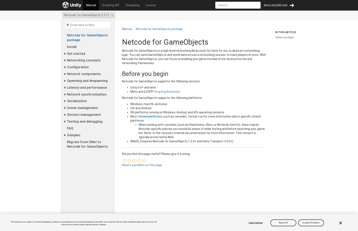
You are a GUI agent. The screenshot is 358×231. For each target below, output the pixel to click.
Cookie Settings (256, 223)
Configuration (78, 67)
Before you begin (285, 37)
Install (71, 47)
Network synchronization (86, 94)
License (151, 5)
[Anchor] (117, 73)
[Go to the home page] (72, 5)
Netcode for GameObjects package (87, 37)
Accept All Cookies (311, 223)
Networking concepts (84, 60)
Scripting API (110, 5)
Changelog (132, 5)
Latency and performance (87, 88)
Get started (76, 54)
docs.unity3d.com (276, 5)
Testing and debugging (85, 121)
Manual (91, 5)
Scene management (82, 108)
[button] (124, 160)
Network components (84, 74)
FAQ (70, 128)
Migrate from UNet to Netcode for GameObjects (87, 144)
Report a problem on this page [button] (142, 165)
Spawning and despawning (87, 81)
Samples (73, 135)
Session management (84, 115)
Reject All (283, 223)
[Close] (340, 222)
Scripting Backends (167, 91)
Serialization (77, 101)
